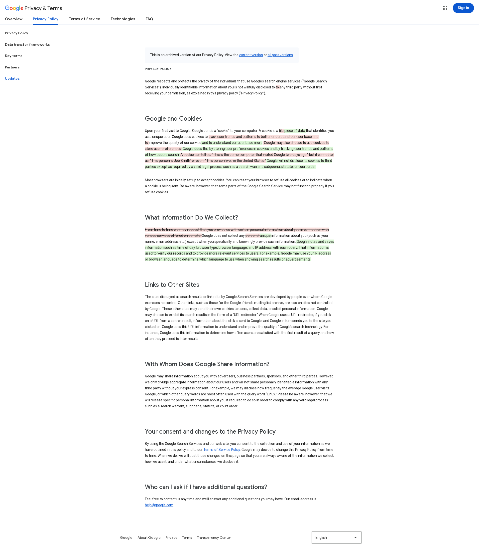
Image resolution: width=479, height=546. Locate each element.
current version (251, 55)
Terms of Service (84, 19)
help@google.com (159, 505)
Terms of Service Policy (221, 450)
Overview (13, 19)
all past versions (280, 55)
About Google (149, 537)
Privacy (171, 537)
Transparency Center (214, 537)
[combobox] (336, 538)
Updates (12, 78)
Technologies (123, 19)
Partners (12, 67)
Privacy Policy (45, 19)
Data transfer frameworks (27, 44)
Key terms (13, 55)
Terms (187, 537)
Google (126, 537)
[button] (445, 8)
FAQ (149, 19)
